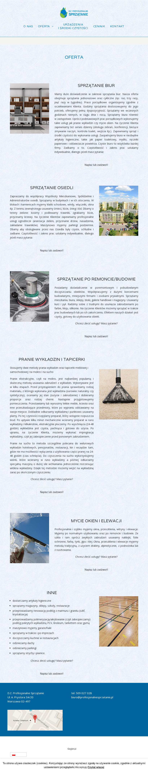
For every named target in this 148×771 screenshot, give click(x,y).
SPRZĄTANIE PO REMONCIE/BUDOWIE (96, 279)
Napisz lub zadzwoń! (96, 164)
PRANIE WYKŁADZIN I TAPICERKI (52, 359)
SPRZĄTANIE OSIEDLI (51, 187)
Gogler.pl (72, 748)
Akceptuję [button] (81, 767)
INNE (52, 592)
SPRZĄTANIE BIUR (96, 85)
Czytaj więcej (96, 767)
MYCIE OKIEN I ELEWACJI (96, 521)
